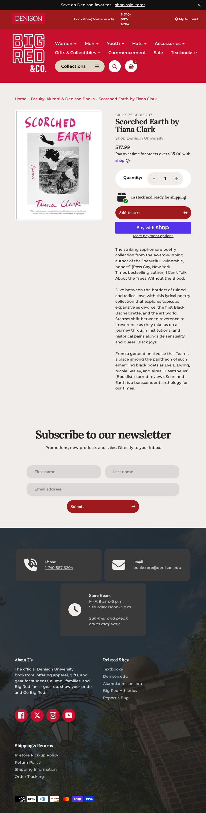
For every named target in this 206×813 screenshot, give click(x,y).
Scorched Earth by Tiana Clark (128, 98)
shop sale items (130, 4)
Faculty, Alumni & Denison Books (63, 98)
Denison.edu (115, 676)
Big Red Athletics (120, 690)
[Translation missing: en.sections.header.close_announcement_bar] (199, 5)
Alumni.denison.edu (122, 683)
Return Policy (28, 762)
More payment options (153, 236)
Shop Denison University (139, 138)
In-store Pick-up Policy (36, 755)
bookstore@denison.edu (94, 19)
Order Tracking (29, 776)
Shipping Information (36, 769)
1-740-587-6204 (126, 19)
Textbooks (113, 669)
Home (21, 98)
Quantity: (132, 177)
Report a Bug (116, 697)
